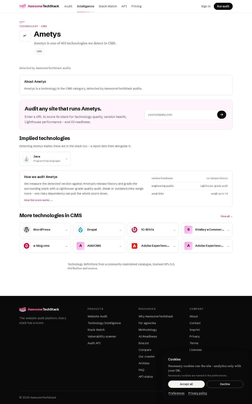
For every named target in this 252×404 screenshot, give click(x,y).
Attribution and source (82, 268)
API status (146, 376)
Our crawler (147, 356)
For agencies (147, 323)
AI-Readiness (148, 336)
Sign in (206, 6)
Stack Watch (108, 6)
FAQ (141, 370)
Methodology (148, 330)
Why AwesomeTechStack (156, 316)
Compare (145, 350)
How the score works (38, 200)
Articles (144, 363)
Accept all (186, 384)
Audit (68, 6)
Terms (194, 343)
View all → (226, 216)
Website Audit (97, 316)
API (124, 6)
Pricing (137, 6)
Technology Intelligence (104, 323)
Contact (195, 323)
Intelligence (85, 6)
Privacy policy (197, 393)
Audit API (94, 343)
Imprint (195, 330)
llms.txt (144, 343)
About (194, 316)
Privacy (195, 336)
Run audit (223, 6)
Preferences (176, 393)
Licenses (196, 350)
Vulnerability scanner (102, 336)
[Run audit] (221, 115)
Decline (225, 384)
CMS (44, 26)
